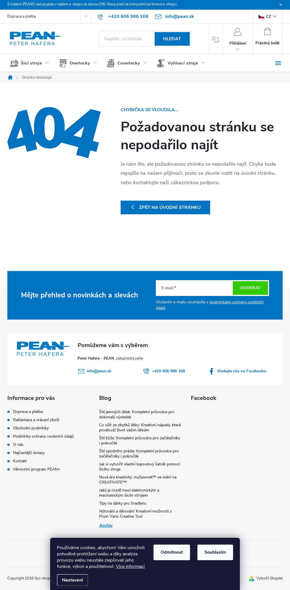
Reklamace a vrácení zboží (36, 420)
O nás (18, 444)
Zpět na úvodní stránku (170, 207)
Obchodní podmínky (31, 428)
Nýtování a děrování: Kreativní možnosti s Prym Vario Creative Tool (135, 514)
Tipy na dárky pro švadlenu (122, 503)
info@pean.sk (99, 371)
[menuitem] (31, 63)
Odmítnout (172, 552)
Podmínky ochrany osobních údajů (43, 436)
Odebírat (250, 288)
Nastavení (72, 580)
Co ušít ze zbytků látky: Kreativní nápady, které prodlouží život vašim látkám (140, 427)
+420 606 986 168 (168, 371)
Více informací (130, 566)
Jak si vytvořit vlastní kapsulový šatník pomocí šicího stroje (139, 466)
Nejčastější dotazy (29, 452)
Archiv (105, 525)
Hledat (172, 39)
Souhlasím (215, 552)
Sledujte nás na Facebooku (241, 371)
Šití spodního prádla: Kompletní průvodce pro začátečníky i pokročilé (139, 453)
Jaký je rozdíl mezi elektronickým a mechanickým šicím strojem (129, 493)
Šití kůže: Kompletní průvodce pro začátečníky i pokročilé (139, 440)
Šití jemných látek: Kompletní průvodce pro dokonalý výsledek (136, 414)
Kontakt (20, 461)
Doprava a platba (21, 16)
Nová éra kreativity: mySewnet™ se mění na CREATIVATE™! (137, 479)
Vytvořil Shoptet (269, 578)
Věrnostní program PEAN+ (36, 469)
